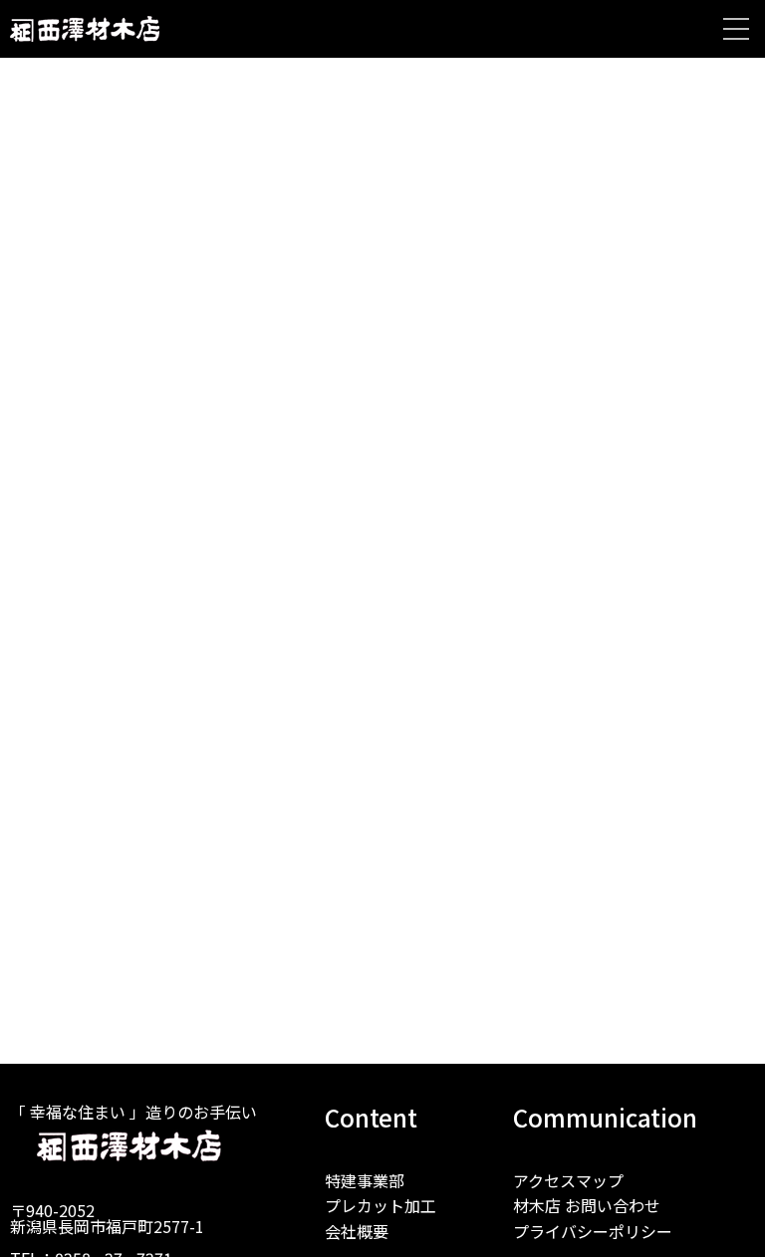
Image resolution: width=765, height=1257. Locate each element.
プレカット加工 (380, 1205)
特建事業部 (364, 1180)
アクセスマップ (568, 1180)
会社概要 (356, 1231)
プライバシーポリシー (592, 1231)
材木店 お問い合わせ (586, 1205)
